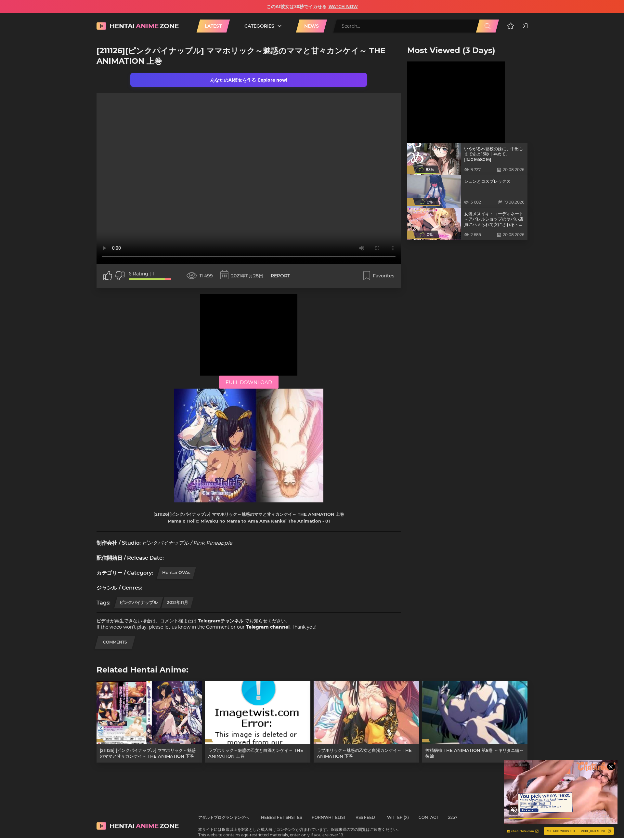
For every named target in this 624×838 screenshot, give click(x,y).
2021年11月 (177, 602)
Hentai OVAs (176, 572)
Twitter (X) (397, 817)
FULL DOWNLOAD (249, 382)
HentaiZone (144, 26)
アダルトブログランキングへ (223, 817)
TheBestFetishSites (280, 817)
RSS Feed (365, 817)
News (311, 26)
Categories (259, 26)
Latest (213, 26)
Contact (428, 817)
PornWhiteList (329, 817)
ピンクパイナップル (139, 602)
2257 (452, 817)
